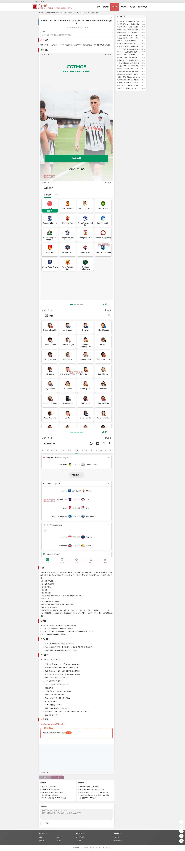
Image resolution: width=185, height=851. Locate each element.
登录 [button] (36, 1)
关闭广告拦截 (118, 841)
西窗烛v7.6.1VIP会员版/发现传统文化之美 (129, 27)
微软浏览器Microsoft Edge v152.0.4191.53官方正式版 (129, 38)
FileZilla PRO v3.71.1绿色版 (126, 54)
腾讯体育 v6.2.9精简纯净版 (50, 795)
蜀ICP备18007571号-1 (105, 847)
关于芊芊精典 (142, 7)
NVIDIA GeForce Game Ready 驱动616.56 (129, 57)
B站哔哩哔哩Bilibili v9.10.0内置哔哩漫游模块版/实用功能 (129, 32)
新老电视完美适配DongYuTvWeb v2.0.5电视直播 (129, 77)
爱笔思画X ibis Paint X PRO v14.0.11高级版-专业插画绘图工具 (129, 66)
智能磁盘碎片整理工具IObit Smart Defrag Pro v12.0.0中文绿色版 (129, 46)
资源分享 (132, 7)
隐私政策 (78, 841)
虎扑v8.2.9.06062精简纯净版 (50, 789)
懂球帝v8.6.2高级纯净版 (49, 787)
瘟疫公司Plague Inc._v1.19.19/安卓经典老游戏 (94, 792)
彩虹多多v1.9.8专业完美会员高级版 (52, 792)
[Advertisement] (76, 757)
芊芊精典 (42, 5)
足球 (57, 777)
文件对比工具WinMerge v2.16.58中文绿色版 (129, 49)
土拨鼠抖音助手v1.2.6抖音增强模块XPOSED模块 (94, 795)
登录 (68, 733)
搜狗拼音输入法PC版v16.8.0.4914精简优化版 (129, 35)
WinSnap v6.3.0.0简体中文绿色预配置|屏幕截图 (129, 41)
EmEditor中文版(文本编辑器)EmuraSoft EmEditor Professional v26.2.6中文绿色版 (129, 52)
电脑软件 (106, 7)
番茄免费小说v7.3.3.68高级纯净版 (128, 63)
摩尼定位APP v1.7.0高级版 (88, 798)
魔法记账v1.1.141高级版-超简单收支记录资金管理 (129, 60)
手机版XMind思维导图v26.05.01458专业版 (53, 798)
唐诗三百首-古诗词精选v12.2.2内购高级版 (129, 71)
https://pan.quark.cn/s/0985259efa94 (52, 724)
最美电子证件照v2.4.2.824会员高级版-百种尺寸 (129, 68)
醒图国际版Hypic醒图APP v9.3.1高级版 (129, 74)
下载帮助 (116, 837)
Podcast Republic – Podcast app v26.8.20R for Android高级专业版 (129, 85)
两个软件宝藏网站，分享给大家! (89, 787)
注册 (42, 1)
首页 (98, 7)
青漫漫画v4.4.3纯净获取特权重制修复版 (129, 29)
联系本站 (95, 847)
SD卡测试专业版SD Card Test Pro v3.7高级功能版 (129, 88)
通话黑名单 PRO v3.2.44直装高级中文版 (92, 789)
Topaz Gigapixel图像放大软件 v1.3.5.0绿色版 (129, 43)
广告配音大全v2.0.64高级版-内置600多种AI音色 (129, 24)
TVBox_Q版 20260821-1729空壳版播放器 (129, 82)
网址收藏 (124, 7)
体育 (44, 777)
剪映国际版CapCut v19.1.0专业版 (128, 80)
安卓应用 (115, 7)
